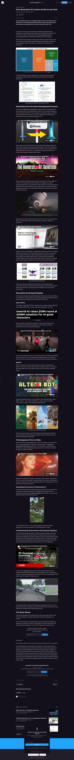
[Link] (14, 106)
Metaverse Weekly (20, 7)
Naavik (49, 72)
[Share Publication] (60, 2)
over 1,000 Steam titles (44, 35)
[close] (48, 727)
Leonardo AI (33, 109)
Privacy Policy (45, 748)
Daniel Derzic (21, 14)
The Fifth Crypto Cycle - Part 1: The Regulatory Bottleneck (31, 718)
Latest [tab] (20, 707)
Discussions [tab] (25, 707)
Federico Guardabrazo (36, 493)
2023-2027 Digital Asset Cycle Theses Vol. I (24, 719)
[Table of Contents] (1, 380)
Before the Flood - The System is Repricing (27, 710)
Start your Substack (34, 754)
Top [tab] (17, 707)
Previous (20, 684)
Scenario (25, 109)
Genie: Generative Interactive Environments (37, 280)
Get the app (42, 754)
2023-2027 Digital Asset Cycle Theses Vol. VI (25, 711)
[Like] (17, 18)
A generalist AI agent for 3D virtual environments (37, 429)
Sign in (70, 2)
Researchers (27, 570)
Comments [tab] (19, 692)
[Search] (57, 2)
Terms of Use (42, 747)
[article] (37, 712)
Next (54, 684)
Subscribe (64, 2)
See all (18, 734)
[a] (37, 204)
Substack (31, 757)
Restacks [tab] (23, 692)
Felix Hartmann (24, 713)
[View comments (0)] (20, 18)
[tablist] (21, 692)
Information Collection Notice (37, 748)
